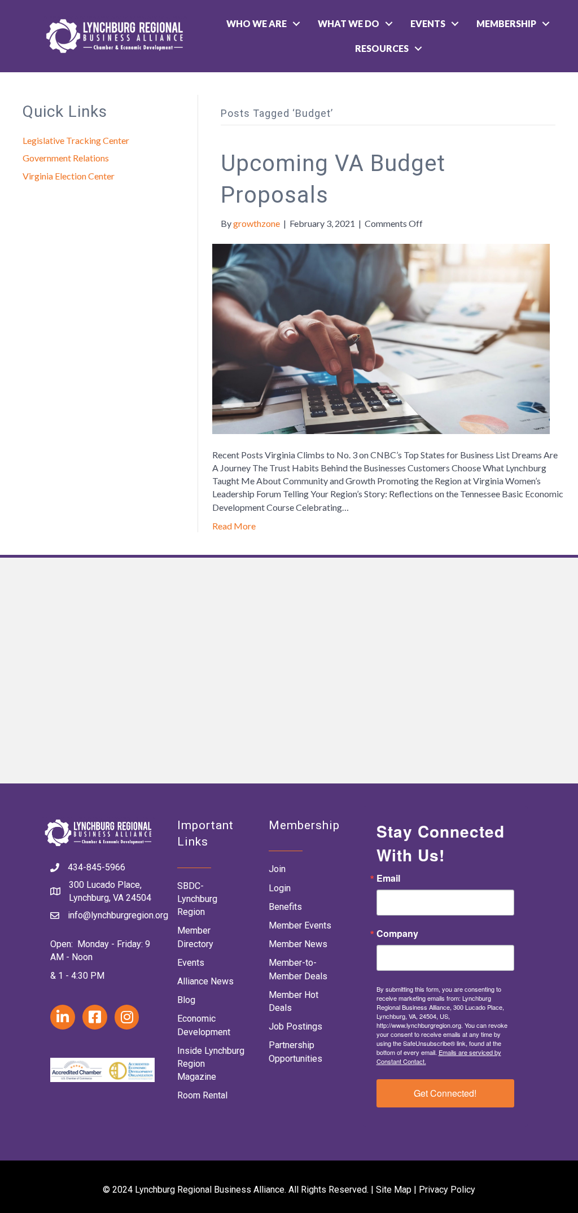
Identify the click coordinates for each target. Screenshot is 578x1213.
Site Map (393, 1189)
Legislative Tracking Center (76, 140)
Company (397, 933)
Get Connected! (445, 1093)
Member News (298, 944)
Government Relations (66, 157)
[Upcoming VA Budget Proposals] (381, 337)
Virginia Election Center (69, 175)
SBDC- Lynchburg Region (197, 899)
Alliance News (205, 981)
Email (388, 878)
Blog (186, 1000)
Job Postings (295, 1026)
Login (280, 888)
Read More (234, 525)
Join (277, 869)
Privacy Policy (447, 1189)
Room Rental (202, 1095)
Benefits (285, 906)
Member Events (300, 925)
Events (427, 23)
